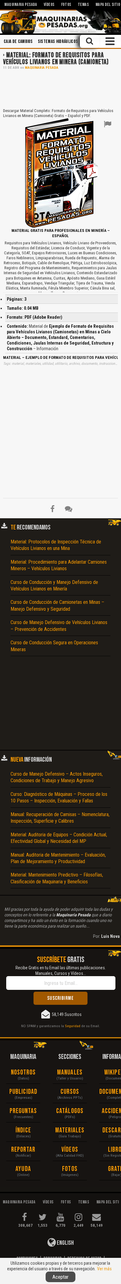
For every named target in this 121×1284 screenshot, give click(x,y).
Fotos (70, 1169)
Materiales (70, 1130)
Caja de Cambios (18, 42)
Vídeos (69, 1149)
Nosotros (23, 1072)
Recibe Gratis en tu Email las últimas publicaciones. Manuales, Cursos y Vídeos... (61, 970)
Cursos (69, 1092)
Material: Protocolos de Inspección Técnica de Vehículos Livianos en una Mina (56, 545)
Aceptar (60, 1277)
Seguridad (72, 1026)
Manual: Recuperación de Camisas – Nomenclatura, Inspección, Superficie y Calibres (60, 817)
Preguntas (23, 1111)
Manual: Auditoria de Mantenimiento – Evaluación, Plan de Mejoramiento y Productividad (58, 858)
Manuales (70, 1072)
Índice (23, 1130)
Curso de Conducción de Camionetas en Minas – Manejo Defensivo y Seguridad (57, 605)
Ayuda (23, 1169)
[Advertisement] (60, 88)
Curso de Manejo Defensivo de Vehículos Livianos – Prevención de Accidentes (59, 625)
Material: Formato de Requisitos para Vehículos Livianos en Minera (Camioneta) (56, 58)
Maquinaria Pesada (41, 68)
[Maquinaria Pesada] (60, 22)
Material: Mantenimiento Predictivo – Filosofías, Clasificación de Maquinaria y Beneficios (57, 878)
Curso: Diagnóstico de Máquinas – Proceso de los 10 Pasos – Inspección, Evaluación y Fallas (59, 797)
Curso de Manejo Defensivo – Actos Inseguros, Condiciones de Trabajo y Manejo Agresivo (57, 777)
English (65, 1243)
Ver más (104, 1268)
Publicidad (23, 1092)
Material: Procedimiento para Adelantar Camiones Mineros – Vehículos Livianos (59, 565)
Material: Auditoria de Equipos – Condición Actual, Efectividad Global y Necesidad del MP (59, 838)
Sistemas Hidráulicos (58, 42)
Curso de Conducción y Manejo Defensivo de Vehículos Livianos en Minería (54, 585)
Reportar (23, 1149)
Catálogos (69, 1111)
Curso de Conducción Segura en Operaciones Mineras (54, 646)
